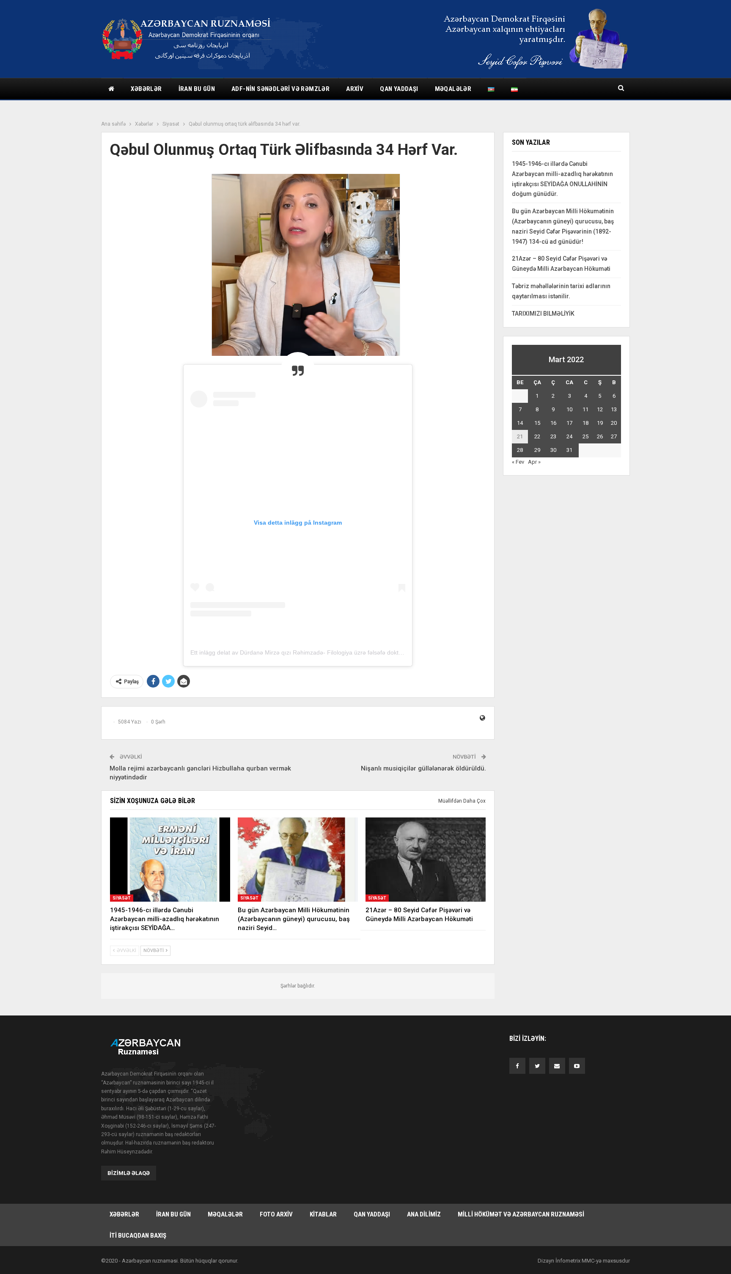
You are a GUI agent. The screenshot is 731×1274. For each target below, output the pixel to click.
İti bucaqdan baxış (138, 1235)
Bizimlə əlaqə (128, 1173)
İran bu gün (197, 89)
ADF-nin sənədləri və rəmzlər (280, 89)
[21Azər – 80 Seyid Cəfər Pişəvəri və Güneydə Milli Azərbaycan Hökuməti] (426, 859)
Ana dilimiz (424, 1214)
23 (553, 436)
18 (585, 423)
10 (569, 409)
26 (600, 436)
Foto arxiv (276, 1214)
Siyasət (122, 898)
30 (553, 450)
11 (585, 409)
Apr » (534, 462)
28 (520, 450)
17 (569, 423)
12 (600, 409)
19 (600, 423)
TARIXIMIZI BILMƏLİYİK (543, 313)
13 (614, 409)
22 (537, 436)
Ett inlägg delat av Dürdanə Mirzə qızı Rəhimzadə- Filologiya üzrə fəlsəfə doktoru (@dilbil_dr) (315, 652)
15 (537, 423)
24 (569, 436)
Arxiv (354, 89)
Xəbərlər (146, 89)
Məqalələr (453, 89)
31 (569, 450)
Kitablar (323, 1214)
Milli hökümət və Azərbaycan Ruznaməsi (521, 1214)
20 (614, 423)
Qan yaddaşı (399, 89)
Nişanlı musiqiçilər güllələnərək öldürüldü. (423, 768)
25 (585, 436)
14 (520, 423)
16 (553, 423)
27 (614, 436)
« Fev (518, 462)
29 (537, 450)
